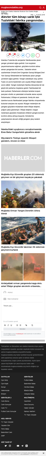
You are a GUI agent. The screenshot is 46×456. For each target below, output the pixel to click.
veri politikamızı (24, 454)
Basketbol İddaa (29, 383)
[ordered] (17, 325)
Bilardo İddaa (28, 390)
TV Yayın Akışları (30, 415)
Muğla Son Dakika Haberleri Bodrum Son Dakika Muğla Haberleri (19, 12)
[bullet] (20, 325)
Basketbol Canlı (6, 432)
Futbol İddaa (28, 380)
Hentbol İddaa (29, 387)
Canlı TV (4, 408)
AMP (3, 436)
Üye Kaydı (4, 383)
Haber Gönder (29, 408)
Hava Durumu (29, 404)
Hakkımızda (5, 390)
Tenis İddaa (5, 429)
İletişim (3, 394)
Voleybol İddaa (29, 394)
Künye (3, 387)
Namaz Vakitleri (29, 411)
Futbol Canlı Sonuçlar (8, 411)
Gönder (22, 329)
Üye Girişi (4, 380)
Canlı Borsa (5, 401)
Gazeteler (27, 401)
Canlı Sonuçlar (6, 404)
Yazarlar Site (5, 425)
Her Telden (4, 14)
